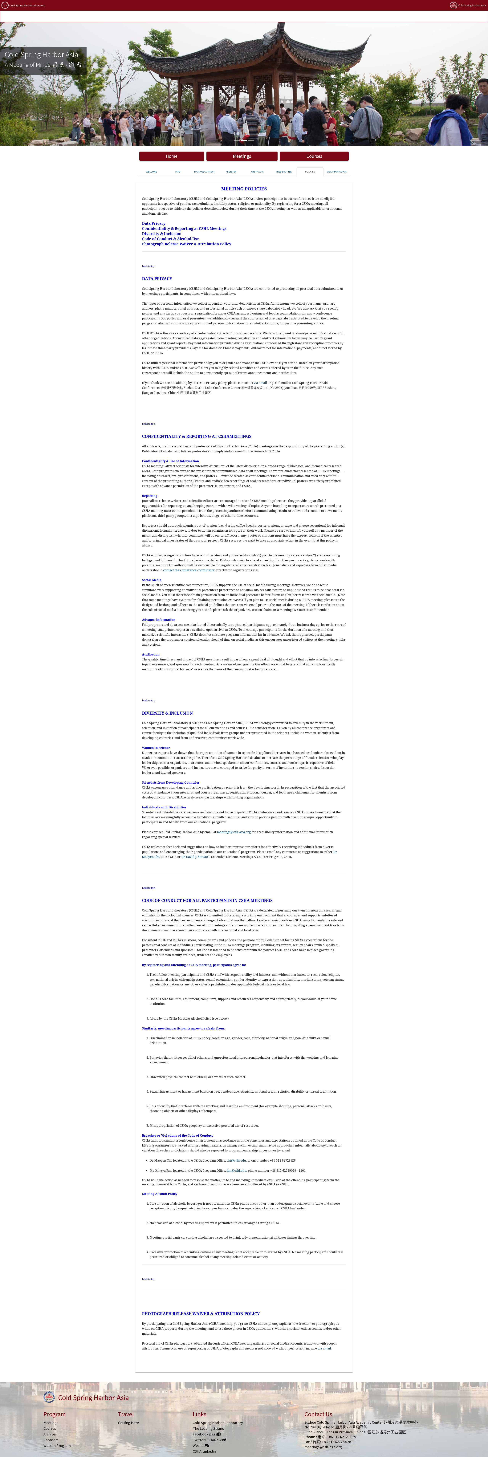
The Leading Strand (208, 1428)
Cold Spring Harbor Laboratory (218, 1422)
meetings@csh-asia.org (323, 1446)
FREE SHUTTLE (284, 171)
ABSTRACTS (257, 171)
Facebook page (205, 1434)
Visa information (337, 171)
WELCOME (151, 171)
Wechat (199, 1445)
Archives (50, 1434)
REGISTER (231, 171)
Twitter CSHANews (208, 1439)
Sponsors (50, 1439)
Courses (314, 156)
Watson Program (57, 1445)
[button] (36, 84)
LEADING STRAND (129, 16)
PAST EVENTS (107, 16)
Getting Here (128, 1422)
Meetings (242, 156)
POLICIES (164, 16)
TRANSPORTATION (84, 16)
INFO (177, 171)
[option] (244, 84)
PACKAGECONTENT (204, 171)
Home (171, 156)
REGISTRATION (61, 16)
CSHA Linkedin (204, 1451)
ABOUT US (179, 16)
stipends (149, 16)
